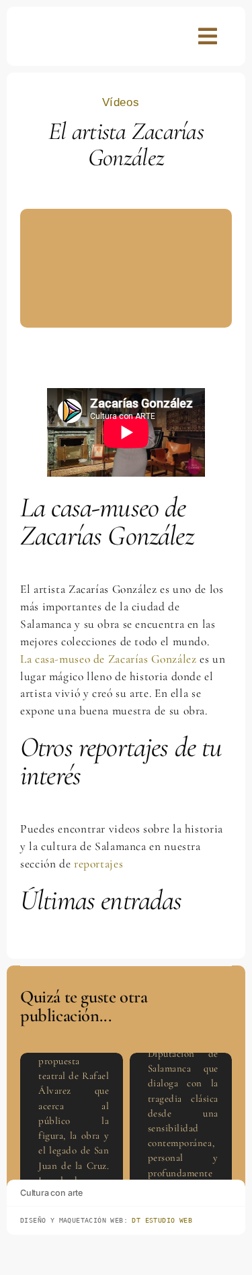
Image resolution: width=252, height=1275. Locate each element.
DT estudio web (162, 1220)
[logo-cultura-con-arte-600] (51, 28)
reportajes (98, 864)
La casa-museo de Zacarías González (110, 659)
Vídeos (121, 102)
